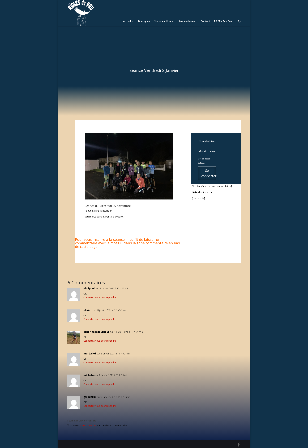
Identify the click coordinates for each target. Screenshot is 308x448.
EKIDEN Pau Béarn (224, 21)
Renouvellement (188, 21)
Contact (205, 21)
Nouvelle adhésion (164, 21)
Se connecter (208, 173)
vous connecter (88, 425)
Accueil (127, 21)
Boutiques (144, 21)
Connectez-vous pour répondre (99, 297)
